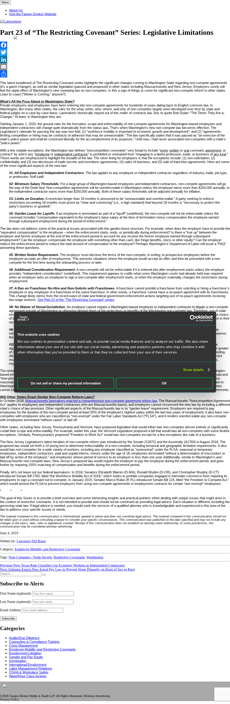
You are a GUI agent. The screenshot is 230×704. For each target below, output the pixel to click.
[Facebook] (115, 45)
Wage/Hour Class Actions (27, 676)
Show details (193, 370)
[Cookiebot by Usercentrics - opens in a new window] (193, 318)
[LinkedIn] (115, 59)
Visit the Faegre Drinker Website (32, 14)
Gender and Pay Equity (26, 657)
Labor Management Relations (30, 668)
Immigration (17, 661)
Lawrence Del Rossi (31, 541)
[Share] (115, 73)
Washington (94, 557)
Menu (5, 2)
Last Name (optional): (16, 602)
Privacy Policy (9, 699)
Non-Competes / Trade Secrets (30, 557)
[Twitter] (115, 52)
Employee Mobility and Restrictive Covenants (47, 549)
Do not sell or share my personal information (66, 383)
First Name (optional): (16, 593)
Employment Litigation (25, 653)
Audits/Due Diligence (24, 638)
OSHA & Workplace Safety (29, 672)
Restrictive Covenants (69, 557)
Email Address (10, 610)
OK (164, 383)
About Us (16, 10)
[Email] (115, 66)
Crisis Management (23, 645)
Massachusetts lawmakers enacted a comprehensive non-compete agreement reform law (91, 401)
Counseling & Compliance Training (34, 642)
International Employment (27, 664)
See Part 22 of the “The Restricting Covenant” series (76, 300)
